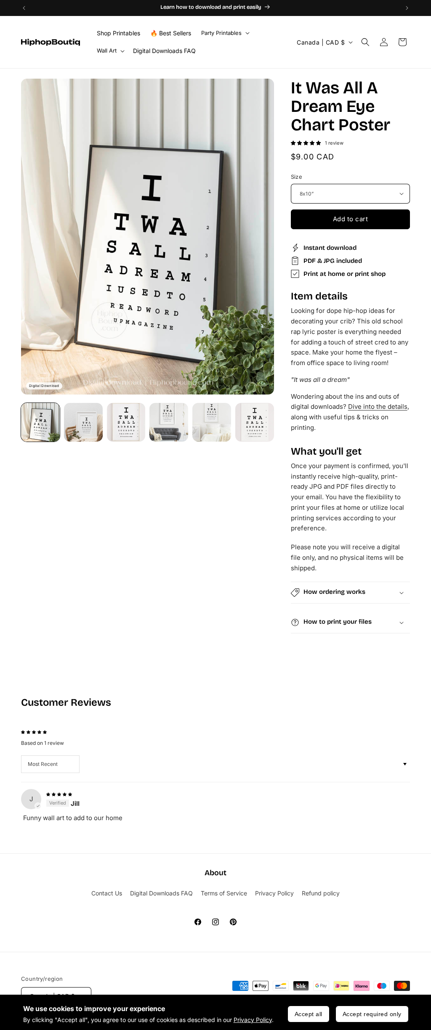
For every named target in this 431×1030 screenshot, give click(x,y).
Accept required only (372, 1014)
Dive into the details (377, 406)
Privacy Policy (253, 1019)
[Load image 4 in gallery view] (168, 422)
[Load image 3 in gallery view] (126, 422)
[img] (59, 793)
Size (297, 176)
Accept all (308, 1014)
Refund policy (321, 893)
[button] (224, 33)
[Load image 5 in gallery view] (211, 422)
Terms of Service (224, 893)
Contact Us (106, 893)
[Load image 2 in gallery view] (83, 422)
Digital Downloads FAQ (161, 893)
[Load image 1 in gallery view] (40, 422)
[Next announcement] (407, 8)
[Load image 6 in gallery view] (254, 422)
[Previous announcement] (24, 8)
